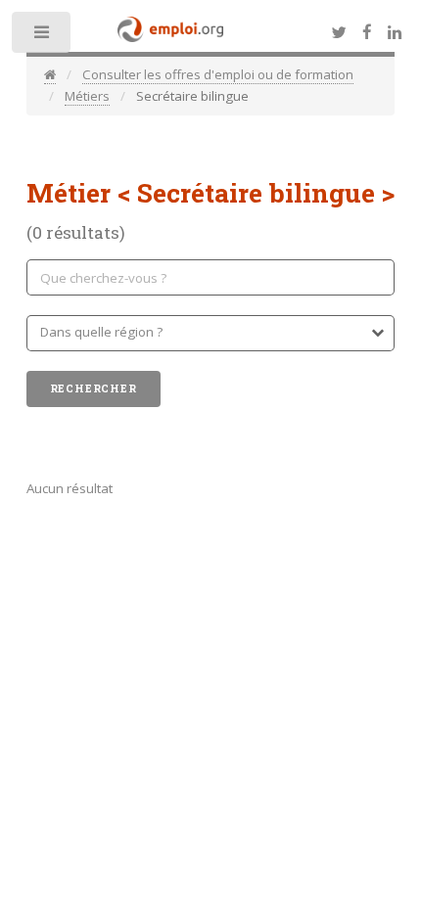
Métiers (87, 96)
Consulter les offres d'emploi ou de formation (217, 74)
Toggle (42, 36)
